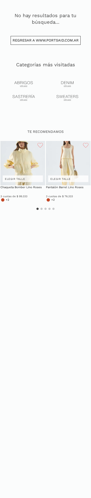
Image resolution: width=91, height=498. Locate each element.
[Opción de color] (2, 200)
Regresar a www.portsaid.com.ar (46, 40)
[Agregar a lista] (40, 146)
